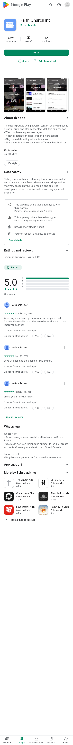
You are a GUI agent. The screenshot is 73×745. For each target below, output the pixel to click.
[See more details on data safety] (16, 240)
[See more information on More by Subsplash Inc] (67, 473)
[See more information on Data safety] (67, 172)
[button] (31, 41)
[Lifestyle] (12, 163)
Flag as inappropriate (19, 519)
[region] (36, 39)
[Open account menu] (67, 5)
